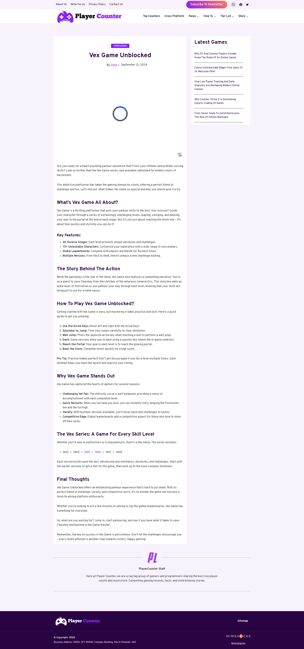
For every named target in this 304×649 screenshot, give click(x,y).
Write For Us (78, 4)
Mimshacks (238, 644)
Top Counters (151, 16)
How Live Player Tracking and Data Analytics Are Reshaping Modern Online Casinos (217, 85)
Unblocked (120, 46)
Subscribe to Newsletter (207, 4)
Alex (114, 65)
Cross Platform (174, 16)
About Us (61, 4)
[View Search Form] (233, 5)
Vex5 (87, 452)
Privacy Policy (97, 4)
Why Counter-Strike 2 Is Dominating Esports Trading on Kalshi (215, 101)
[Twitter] (247, 4)
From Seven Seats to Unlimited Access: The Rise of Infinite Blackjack (217, 115)
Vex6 (98, 452)
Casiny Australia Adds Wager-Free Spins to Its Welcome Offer (218, 69)
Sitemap (243, 621)
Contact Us (116, 4)
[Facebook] (241, 4)
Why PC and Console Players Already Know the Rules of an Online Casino (215, 55)
